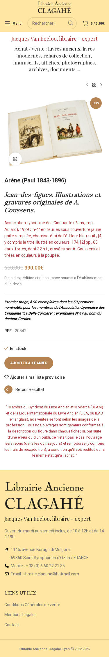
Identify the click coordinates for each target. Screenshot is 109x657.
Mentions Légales (20, 614)
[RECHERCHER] (71, 23)
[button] (24, 392)
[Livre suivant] (101, 85)
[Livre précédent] (87, 85)
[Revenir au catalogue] (94, 85)
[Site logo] (54, 7)
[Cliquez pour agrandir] (15, 159)
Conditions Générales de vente (32, 604)
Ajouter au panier (28, 363)
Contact (11, 624)
